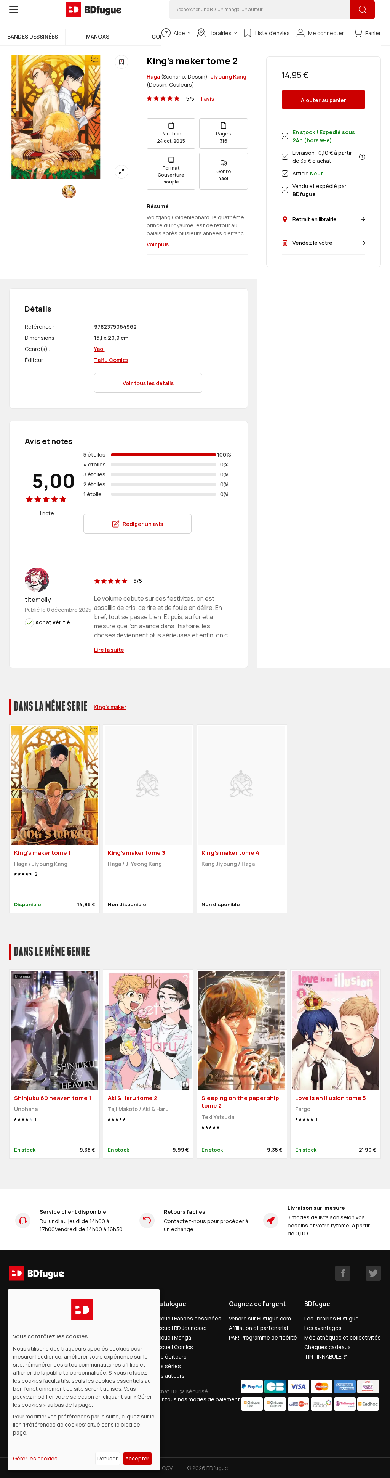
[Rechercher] (362, 9)
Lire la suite (109, 649)
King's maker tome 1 (42, 853)
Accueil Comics (174, 1347)
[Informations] (362, 157)
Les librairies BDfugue (331, 1318)
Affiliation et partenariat (259, 1328)
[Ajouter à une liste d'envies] (121, 62)
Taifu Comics (111, 359)
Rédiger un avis (143, 524)
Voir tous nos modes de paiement (197, 1399)
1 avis (207, 98)
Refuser (108, 1458)
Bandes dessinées (32, 36)
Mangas (97, 36)
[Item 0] (69, 191)
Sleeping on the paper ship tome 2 (240, 1102)
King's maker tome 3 (136, 853)
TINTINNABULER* (326, 1356)
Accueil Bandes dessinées (188, 1318)
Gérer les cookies (35, 1458)
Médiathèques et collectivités (342, 1337)
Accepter (137, 1458)
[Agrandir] (121, 172)
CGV (167, 1468)
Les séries (168, 1366)
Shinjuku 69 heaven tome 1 (52, 1098)
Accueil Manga (173, 1337)
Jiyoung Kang (228, 76)
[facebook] (342, 1273)
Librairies (220, 33)
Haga (153, 76)
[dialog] (84, 1379)
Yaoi (99, 348)
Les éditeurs (171, 1356)
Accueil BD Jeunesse (181, 1328)
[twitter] (373, 1273)
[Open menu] (13, 9)
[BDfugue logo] (93, 9)
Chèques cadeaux (327, 1347)
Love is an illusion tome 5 (330, 1098)
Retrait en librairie (314, 219)
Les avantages (323, 1328)
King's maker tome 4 (230, 853)
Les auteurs (170, 1375)
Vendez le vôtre (312, 242)
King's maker (110, 707)
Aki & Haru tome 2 (132, 1098)
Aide (179, 33)
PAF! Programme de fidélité (263, 1337)
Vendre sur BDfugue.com (260, 1318)
